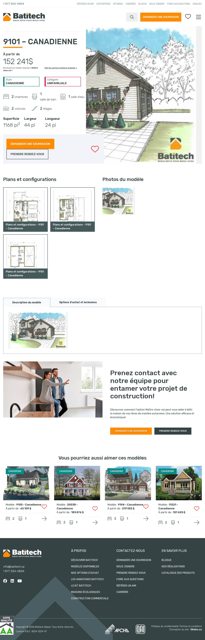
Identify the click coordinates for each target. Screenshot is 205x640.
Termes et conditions (191, 626)
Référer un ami (85, 4)
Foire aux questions (178, 4)
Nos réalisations (173, 566)
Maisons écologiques (85, 592)
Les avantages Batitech (87, 579)
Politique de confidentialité (164, 626)
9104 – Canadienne (130, 504)
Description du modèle (26, 302)
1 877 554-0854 (13, 3)
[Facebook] (5, 581)
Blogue (142, 4)
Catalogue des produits (178, 572)
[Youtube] (19, 581)
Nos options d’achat (85, 572)
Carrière (131, 4)
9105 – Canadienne (28, 504)
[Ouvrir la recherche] (132, 17)
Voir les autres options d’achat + (61, 68)
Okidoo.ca (196, 629)
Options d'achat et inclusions (78, 302)
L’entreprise (103, 4)
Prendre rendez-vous (131, 572)
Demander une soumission (161, 17)
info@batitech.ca (13, 566)
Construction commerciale (90, 598)
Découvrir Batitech (84, 560)
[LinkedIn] (12, 581)
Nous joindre (156, 4)
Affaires (118, 4)
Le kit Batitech (81, 585)
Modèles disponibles (85, 566)
